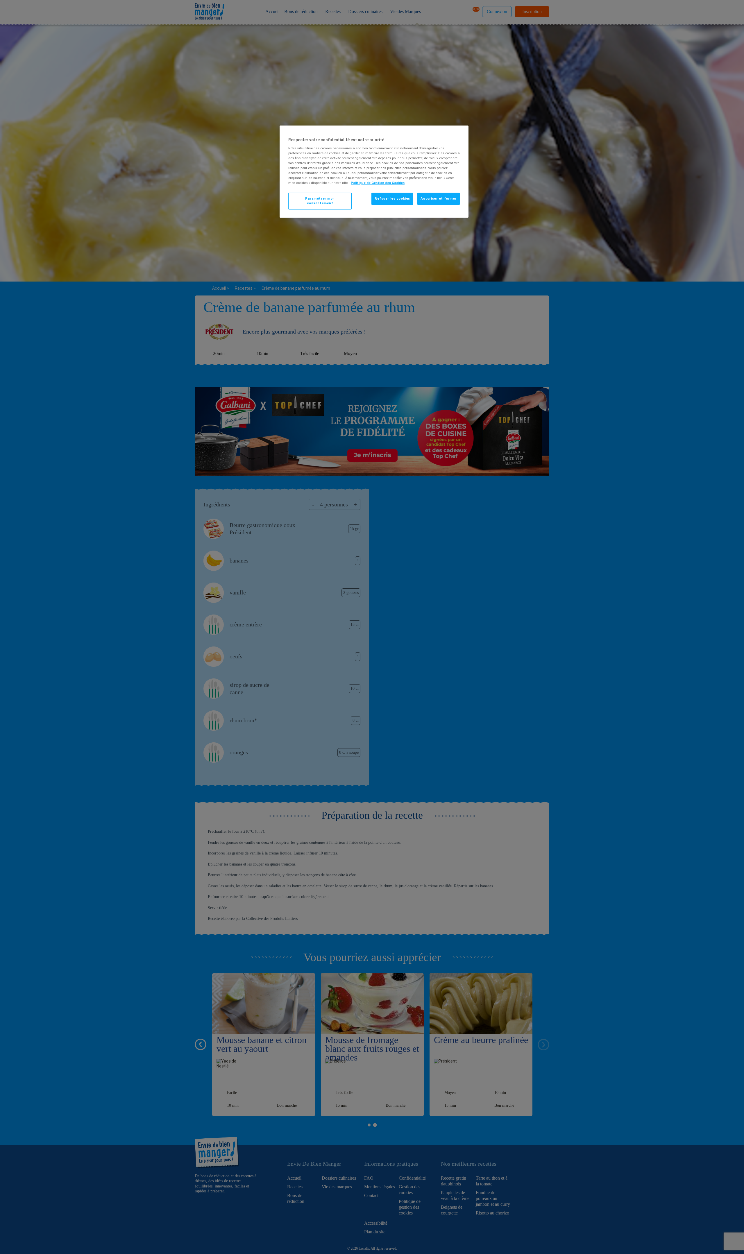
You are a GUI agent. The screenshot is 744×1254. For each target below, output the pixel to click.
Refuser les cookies (392, 198)
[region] (374, 172)
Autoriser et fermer (439, 198)
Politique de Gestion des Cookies (378, 183)
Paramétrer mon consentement (320, 200)
